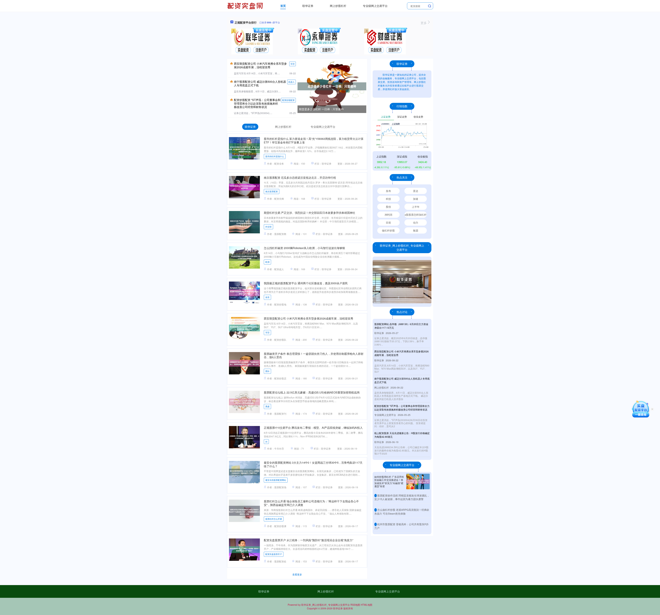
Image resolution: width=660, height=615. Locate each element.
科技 (388, 199)
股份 (388, 206)
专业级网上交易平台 (375, 6)
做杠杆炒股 (388, 230)
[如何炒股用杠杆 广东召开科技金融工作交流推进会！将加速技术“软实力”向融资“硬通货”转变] (418, 481)
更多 (424, 22)
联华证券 (307, 6)
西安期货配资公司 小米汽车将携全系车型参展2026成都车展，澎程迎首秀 (260, 65)
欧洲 (267, 261)
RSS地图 (355, 604)
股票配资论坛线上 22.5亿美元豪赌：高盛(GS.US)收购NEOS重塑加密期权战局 (312, 392)
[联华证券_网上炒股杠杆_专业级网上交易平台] (245, 5)
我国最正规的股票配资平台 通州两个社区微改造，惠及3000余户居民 (306, 283)
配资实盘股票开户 (273, 554)
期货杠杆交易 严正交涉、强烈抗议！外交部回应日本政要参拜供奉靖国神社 (309, 213)
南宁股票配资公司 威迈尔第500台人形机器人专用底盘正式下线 (260, 83)
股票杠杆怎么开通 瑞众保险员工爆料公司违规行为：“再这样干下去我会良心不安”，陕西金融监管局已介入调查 (311, 503)
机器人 (291, 81)
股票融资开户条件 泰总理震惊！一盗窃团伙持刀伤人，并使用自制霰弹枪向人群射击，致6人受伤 (314, 355)
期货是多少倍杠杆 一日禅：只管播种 (321, 109)
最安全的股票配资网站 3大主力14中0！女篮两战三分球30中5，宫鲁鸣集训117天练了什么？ (313, 464)
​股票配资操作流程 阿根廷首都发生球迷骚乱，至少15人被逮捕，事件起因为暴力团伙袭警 (402, 497)
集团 (415, 230)
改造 (267, 297)
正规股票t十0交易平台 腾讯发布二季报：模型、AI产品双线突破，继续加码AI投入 (313, 428)
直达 (415, 191)
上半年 (416, 206)
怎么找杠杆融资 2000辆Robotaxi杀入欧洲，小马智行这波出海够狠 (304, 248)
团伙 (267, 371)
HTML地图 (366, 604)
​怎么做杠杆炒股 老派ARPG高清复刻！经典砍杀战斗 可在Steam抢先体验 (401, 511)
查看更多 (297, 574)
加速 (415, 199)
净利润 (388, 214)
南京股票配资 (271, 191)
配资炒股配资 (288, 100)
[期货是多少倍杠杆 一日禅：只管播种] (332, 86)
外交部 (268, 226)
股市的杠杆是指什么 (274, 156)
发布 (388, 191)
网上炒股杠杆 (338, 6)
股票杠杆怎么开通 (273, 518)
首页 (283, 6)
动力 (415, 222)
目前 (388, 222)
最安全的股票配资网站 (275, 479)
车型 (292, 63)
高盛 (267, 406)
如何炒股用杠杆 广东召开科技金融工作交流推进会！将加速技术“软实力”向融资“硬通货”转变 (389, 481)
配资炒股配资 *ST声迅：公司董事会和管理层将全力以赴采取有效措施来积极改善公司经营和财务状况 (257, 103)
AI (266, 441)
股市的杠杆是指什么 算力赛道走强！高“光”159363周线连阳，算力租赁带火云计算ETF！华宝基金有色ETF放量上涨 (314, 140)
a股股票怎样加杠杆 (416, 214)
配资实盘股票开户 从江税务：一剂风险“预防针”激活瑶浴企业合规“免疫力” (308, 540)
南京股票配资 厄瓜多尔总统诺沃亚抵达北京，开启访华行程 (300, 178)
